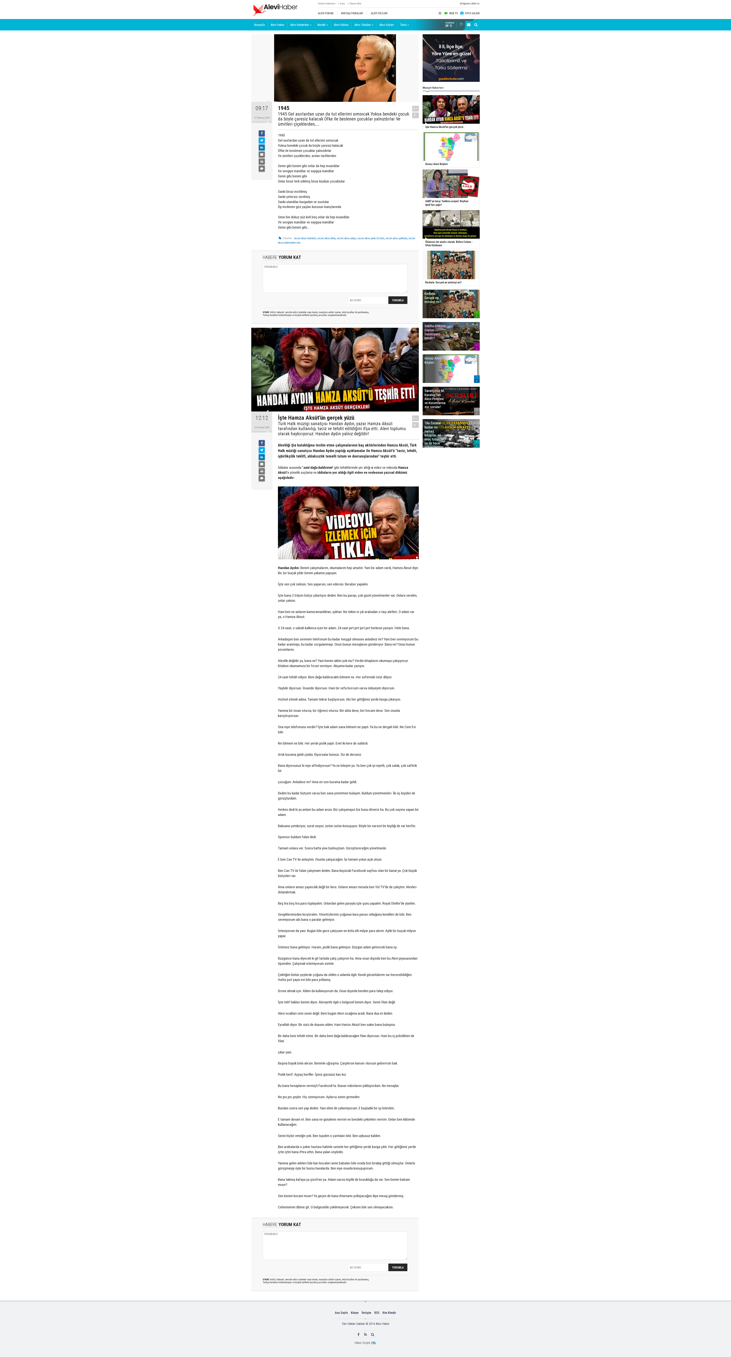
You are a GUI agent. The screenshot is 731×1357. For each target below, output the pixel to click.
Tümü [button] (403, 25)
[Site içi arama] (476, 25)
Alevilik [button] (321, 25)
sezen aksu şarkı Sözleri (371, 238)
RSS (376, 1313)
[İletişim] (468, 25)
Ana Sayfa (341, 1313)
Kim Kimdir (389, 1313)
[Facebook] (262, 133)
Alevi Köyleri (386, 25)
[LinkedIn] (262, 147)
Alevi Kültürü (341, 25)
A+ (415, 108)
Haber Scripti (362, 1343)
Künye (355, 1313)
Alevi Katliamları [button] (299, 25)
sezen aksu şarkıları (396, 238)
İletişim (366, 1313)
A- (415, 115)
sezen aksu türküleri (305, 238)
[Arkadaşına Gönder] (262, 154)
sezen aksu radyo (346, 238)
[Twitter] (262, 140)
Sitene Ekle (355, 3)
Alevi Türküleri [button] (362, 25)
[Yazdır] (262, 162)
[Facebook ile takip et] (358, 1334)
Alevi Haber (277, 25)
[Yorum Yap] (262, 169)
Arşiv (342, 3)
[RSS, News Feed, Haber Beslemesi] (365, 1334)
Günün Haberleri (326, 3)
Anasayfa (259, 25)
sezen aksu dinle (326, 238)
